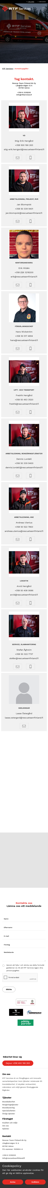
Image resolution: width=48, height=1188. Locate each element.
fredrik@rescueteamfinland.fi (24, 404)
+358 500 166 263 (24, 145)
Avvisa (12, 1182)
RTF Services (7, 69)
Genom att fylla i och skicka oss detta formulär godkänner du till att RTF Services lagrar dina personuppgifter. (25, 967)
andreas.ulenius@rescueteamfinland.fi (24, 531)
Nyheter (5, 1129)
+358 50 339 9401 (24, 209)
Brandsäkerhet (8, 1102)
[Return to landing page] (18, 8)
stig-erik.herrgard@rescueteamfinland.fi (24, 149)
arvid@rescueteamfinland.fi (24, 594)
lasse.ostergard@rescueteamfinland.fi (24, 717)
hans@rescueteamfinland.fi (24, 340)
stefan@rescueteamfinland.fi (24, 658)
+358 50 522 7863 (24, 527)
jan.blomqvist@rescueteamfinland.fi (24, 213)
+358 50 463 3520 (24, 399)
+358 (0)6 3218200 (24, 272)
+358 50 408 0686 (24, 590)
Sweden (42, 2)
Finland (31, 2)
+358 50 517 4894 (24, 336)
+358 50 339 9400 (24, 463)
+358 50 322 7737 (24, 654)
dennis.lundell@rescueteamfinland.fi (24, 467)
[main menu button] (44, 9)
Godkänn (35, 1182)
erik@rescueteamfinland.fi (24, 276)
